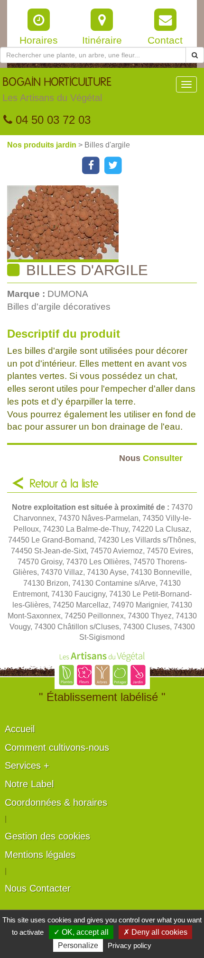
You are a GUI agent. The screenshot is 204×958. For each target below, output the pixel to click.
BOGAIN (56, 90)
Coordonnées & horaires (56, 802)
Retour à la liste (64, 484)
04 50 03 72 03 (51, 119)
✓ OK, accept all (81, 932)
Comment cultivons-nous (57, 747)
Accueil (20, 729)
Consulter (151, 458)
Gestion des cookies (47, 836)
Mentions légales (40, 854)
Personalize (78, 945)
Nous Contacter (38, 888)
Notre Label (29, 784)
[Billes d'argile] (105, 223)
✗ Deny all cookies (155, 932)
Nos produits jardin (42, 145)
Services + (27, 765)
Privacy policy (129, 945)
